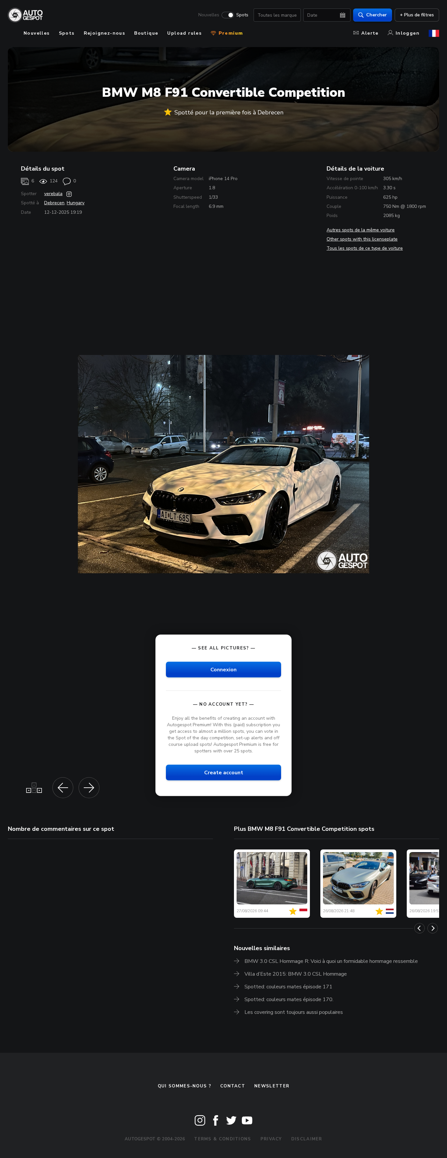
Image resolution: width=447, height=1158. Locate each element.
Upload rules (184, 33)
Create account (223, 772)
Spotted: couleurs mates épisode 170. (288, 999)
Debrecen (54, 203)
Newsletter (271, 1086)
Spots (242, 15)
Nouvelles (208, 15)
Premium (230, 33)
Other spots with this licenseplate (362, 239)
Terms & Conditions (222, 1139)
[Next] (432, 928)
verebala (53, 194)
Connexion (223, 669)
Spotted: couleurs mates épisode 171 (288, 986)
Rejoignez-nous (104, 33)
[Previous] (419, 928)
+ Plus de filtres (417, 15)
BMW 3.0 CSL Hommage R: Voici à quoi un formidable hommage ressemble (331, 961)
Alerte (369, 33)
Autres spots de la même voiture (361, 230)
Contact (232, 1086)
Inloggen (408, 33)
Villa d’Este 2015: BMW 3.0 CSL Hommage (295, 974)
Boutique (146, 33)
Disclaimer (306, 1139)
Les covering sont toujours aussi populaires (293, 1012)
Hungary (75, 203)
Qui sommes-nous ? (184, 1086)
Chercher (376, 15)
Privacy (271, 1139)
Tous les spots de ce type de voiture (365, 248)
